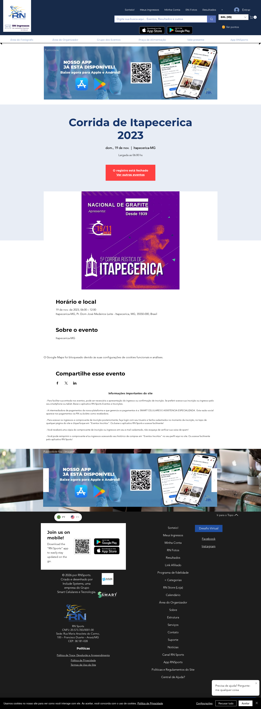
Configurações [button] (204, 703)
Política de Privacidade (150, 703)
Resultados (173, 557)
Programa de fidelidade (173, 572)
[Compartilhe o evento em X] (66, 383)
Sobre (173, 610)
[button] (17, 27)
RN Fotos (173, 550)
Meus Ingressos (173, 535)
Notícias (173, 647)
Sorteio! (173, 528)
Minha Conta (173, 542)
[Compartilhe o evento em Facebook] (57, 383)
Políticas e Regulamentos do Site (173, 669)
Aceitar (245, 703)
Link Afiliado (173, 565)
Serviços (173, 625)
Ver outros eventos (130, 174)
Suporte (173, 639)
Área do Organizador (173, 602)
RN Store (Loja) (173, 587)
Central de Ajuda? (173, 677)
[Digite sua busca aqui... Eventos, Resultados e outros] (211, 19)
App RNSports (173, 662)
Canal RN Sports (173, 654)
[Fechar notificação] (255, 683)
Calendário (173, 595)
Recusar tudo (225, 703)
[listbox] (233, 17)
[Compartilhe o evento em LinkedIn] (75, 383)
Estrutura (173, 617)
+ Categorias (173, 580)
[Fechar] (257, 703)
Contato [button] (173, 632)
